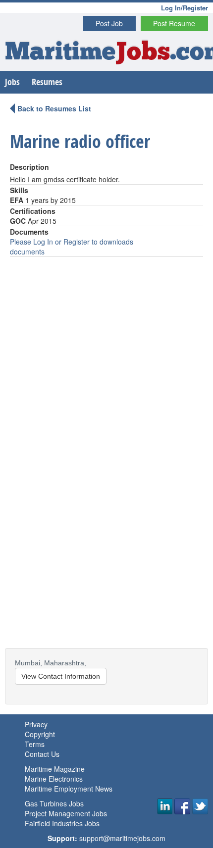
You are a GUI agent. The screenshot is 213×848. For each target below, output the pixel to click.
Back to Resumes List (54, 108)
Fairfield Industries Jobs (62, 823)
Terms (35, 744)
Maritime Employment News (68, 789)
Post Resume (174, 23)
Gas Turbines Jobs (54, 803)
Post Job (109, 23)
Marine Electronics (54, 779)
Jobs (12, 82)
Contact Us (42, 754)
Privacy (36, 724)
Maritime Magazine (55, 769)
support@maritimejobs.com (122, 838)
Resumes (47, 82)
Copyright (40, 734)
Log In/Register (184, 7)
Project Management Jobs (66, 813)
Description (29, 167)
